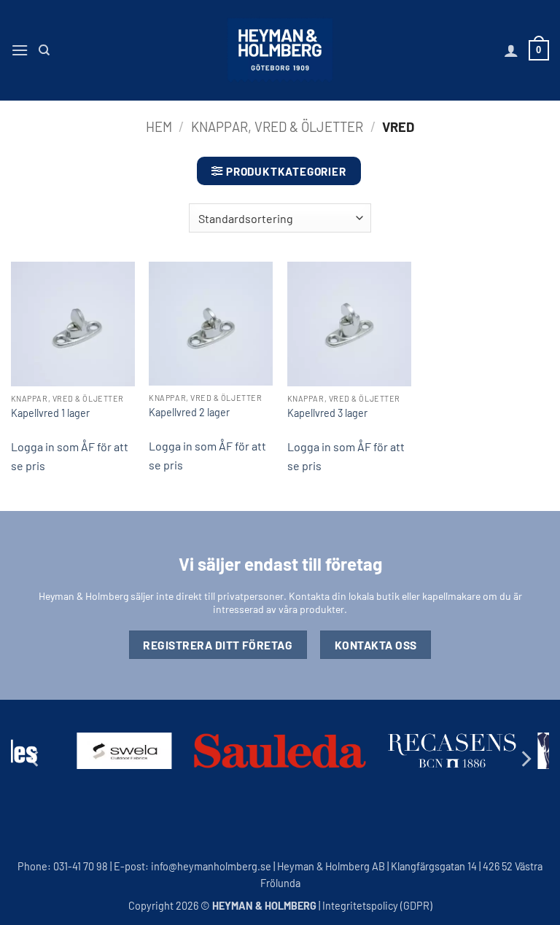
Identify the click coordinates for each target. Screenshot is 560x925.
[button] (19, 50)
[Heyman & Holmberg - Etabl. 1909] (280, 50)
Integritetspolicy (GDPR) (377, 905)
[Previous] (35, 759)
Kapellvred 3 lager (327, 413)
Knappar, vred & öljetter (277, 127)
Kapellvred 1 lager (50, 413)
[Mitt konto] (511, 50)
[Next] (525, 759)
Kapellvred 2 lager (189, 412)
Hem (159, 127)
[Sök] (44, 50)
